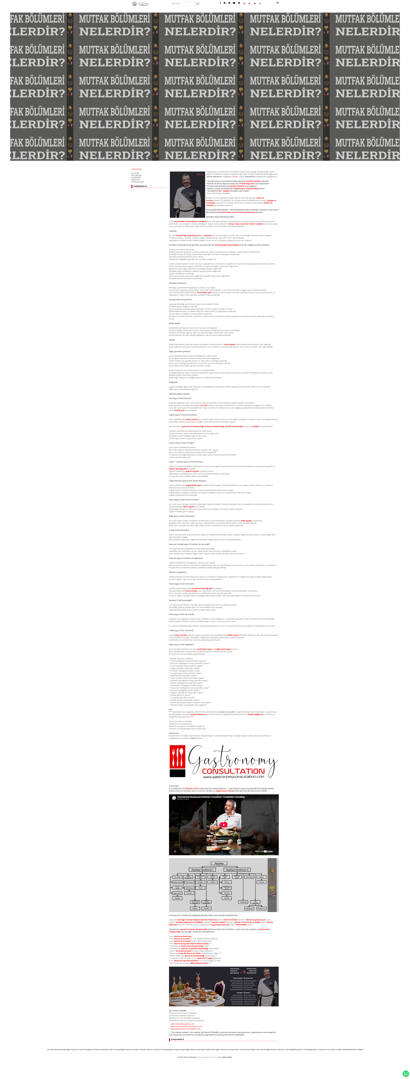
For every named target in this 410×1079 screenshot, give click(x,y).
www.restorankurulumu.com (182, 1024)
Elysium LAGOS (192, 788)
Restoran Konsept (131, 1049)
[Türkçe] (244, 3)
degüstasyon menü (224, 791)
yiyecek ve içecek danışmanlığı (193, 929)
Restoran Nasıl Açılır (197, 1049)
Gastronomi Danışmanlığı (162, 1049)
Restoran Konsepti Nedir (229, 1049)
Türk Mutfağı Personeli (293, 1049)
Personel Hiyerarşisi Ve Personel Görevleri (237, 212)
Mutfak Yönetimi (237, 186)
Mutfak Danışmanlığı (62, 1049)
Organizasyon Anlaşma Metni (246, 188)
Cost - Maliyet (223, 191)
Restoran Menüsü (277, 1049)
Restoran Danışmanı (101, 1049)
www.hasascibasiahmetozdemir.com (186, 1026)
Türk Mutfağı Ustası (309, 1049)
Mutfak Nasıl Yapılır (212, 1049)
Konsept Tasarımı (145, 1049)
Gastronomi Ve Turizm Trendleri (330, 1049)
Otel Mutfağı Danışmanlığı (226, 245)
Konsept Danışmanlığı (181, 1049)
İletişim (360, 1049)
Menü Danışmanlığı (117, 1049)
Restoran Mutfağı (263, 1049)
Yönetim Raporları (247, 183)
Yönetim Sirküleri (253, 181)
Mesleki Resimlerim (350, 1049)
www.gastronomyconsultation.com (185, 1029)
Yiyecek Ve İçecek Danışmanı (81, 1049)
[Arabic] (260, 3)
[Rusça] (255, 3)
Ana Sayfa (51, 1049)
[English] (249, 3)
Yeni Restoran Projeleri (247, 1049)
